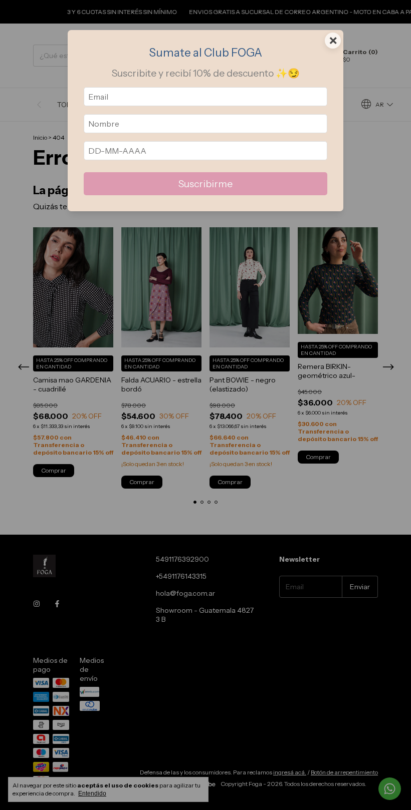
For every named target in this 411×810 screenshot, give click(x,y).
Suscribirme (205, 184)
